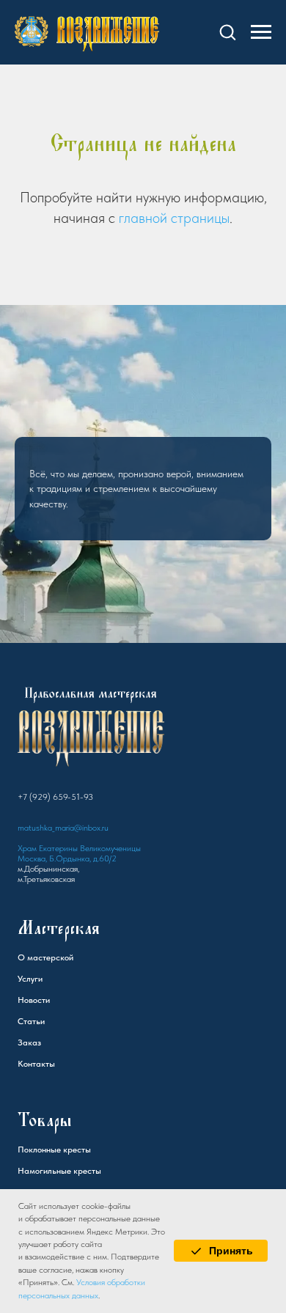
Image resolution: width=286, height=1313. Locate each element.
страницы (200, 218)
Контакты (36, 1119)
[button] (227, 31)
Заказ (29, 1098)
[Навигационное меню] (261, 32)
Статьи (31, 1077)
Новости (34, 1056)
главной (143, 218)
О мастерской (45, 1013)
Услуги (30, 1034)
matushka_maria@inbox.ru (63, 883)
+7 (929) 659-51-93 (55, 852)
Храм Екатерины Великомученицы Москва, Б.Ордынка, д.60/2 (79, 909)
